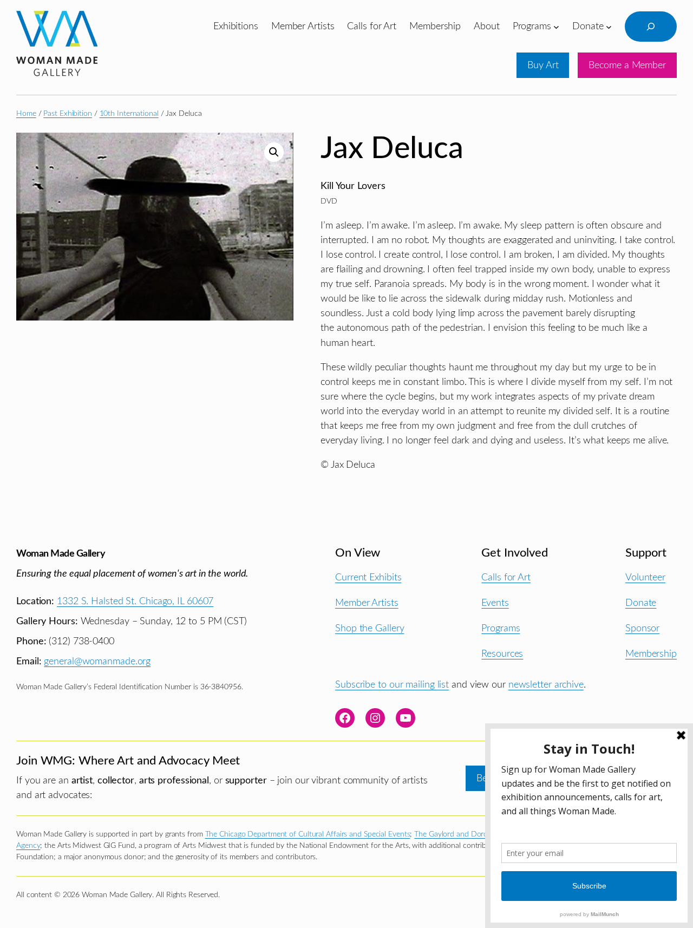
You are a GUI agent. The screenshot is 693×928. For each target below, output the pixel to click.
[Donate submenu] (609, 26)
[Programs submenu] (556, 26)
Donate (640, 603)
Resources (502, 654)
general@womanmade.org (97, 661)
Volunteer (645, 577)
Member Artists (366, 603)
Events (494, 603)
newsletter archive (546, 684)
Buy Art (542, 65)
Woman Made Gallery (60, 553)
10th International (129, 113)
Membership (651, 654)
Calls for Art (506, 577)
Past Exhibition (67, 113)
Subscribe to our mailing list (392, 684)
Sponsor (642, 628)
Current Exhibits (368, 577)
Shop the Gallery (369, 628)
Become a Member (627, 65)
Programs (500, 628)
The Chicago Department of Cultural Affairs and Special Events (307, 834)
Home (26, 113)
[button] (274, 152)
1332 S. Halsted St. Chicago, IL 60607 (135, 601)
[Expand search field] (651, 26)
